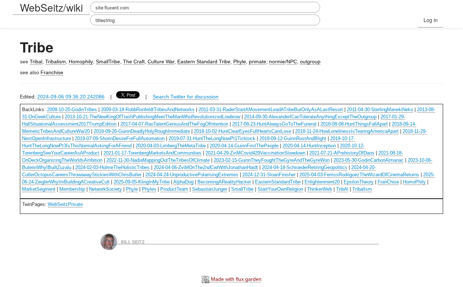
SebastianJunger (209, 189)
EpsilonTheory (359, 182)
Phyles (149, 189)
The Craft (134, 61)
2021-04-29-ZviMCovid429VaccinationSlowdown (255, 153)
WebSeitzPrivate (65, 204)
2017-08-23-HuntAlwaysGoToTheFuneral (274, 124)
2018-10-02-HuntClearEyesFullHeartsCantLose (242, 131)
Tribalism (55, 61)
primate (257, 61)
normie (277, 61)
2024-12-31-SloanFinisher (269, 174)
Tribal (36, 61)
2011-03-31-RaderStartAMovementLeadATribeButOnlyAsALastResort (271, 109)
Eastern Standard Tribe (203, 61)
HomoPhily (414, 182)
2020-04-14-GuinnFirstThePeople (244, 145)
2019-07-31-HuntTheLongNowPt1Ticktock (212, 138)
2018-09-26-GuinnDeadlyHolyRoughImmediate (142, 131)
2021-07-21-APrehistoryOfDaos (341, 153)
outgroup (310, 61)
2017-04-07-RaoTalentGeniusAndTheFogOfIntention (174, 124)
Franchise (52, 72)
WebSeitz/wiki (51, 7)
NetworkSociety (105, 189)
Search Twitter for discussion (185, 97)
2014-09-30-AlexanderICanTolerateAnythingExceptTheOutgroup (310, 116)
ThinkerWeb (319, 189)
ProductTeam (174, 189)
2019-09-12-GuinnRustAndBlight (292, 138)
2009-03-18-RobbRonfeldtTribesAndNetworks (148, 109)
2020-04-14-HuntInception (309, 145)
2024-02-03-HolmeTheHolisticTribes (112, 167)
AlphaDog (183, 182)
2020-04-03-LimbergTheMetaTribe (171, 145)
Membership (72, 189)
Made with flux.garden (235, 279)
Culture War (161, 61)
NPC (291, 61)
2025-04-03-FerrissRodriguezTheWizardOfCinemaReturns (359, 174)
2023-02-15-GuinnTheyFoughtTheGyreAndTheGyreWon (272, 160)
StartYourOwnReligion (280, 189)
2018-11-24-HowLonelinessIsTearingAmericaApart (347, 131)
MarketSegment (38, 189)
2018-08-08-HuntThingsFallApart (354, 124)
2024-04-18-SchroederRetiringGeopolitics (304, 167)
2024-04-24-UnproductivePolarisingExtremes (191, 174)
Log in (431, 20)
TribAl (342, 189)
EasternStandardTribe (278, 182)
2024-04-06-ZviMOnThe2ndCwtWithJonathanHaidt (206, 167)
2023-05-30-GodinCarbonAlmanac (369, 160)
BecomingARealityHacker (224, 182)
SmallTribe (108, 61)
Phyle (239, 61)
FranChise (388, 182)
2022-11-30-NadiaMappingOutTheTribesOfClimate (158, 160)
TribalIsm (362, 189)
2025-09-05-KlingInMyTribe (142, 182)
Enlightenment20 (322, 182)
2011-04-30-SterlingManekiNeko (380, 109)
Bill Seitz (133, 241)
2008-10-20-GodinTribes (72, 109)
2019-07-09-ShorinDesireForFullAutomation (120, 138)
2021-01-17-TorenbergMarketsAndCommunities (152, 153)
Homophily (81, 61)
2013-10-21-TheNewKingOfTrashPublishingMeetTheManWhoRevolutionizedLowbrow (152, 116)
